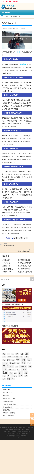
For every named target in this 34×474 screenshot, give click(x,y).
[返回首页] (32, 415)
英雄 (11, 373)
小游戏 (26, 357)
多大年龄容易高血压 (8, 401)
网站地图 (11, 429)
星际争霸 (5, 363)
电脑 (10, 369)
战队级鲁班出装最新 (24, 269)
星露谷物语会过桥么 (8, 395)
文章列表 (8, 1)
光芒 (27, 353)
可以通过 (15, 357)
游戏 (5, 366)
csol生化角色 (6, 263)
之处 (24, 64)
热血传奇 (23, 366)
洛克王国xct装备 (7, 266)
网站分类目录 (26, 427)
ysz (6, 28)
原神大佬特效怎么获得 (24, 251)
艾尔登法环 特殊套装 (9, 413)
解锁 (15, 376)
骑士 (13, 379)
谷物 (20, 376)
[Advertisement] (17, 457)
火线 (12, 366)
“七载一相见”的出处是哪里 (10, 404)
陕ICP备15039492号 (24, 429)
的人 (14, 370)
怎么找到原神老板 (9, 245)
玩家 (5, 369)
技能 (18, 359)
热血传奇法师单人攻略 (24, 266)
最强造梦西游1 (7, 410)
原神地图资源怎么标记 (9, 398)
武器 (23, 362)
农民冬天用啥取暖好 (8, 416)
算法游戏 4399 (6, 272)
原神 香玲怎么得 (7, 392)
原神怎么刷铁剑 (7, 407)
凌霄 (21, 64)
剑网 (4, 357)
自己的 (24, 370)
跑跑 (4, 379)
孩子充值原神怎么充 (24, 260)
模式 (18, 363)
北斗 (18, 52)
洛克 (29, 363)
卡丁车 (9, 357)
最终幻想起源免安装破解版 (25, 263)
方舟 (29, 359)
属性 (4, 360)
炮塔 (17, 366)
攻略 (23, 360)
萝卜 (20, 372)
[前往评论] (32, 420)
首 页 (2, 1)
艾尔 (5, 372)
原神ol (6, 16)
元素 (21, 354)
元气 (17, 354)
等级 (18, 369)
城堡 (21, 357)
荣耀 (15, 373)
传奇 (8, 354)
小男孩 (17, 437)
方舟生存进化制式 (7, 269)
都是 (8, 379)
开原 (8, 360)
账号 (26, 376)
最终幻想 (12, 363)
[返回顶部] (32, 424)
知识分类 (15, 1)
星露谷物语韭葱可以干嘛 (25, 272)
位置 (13, 354)
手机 (13, 360)
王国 (30, 366)
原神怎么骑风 (6, 260)
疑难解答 (16, 429)
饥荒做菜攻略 (6, 389)
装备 (26, 372)
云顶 (4, 354)
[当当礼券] (17, 6)
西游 (4, 376)
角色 (10, 375)
